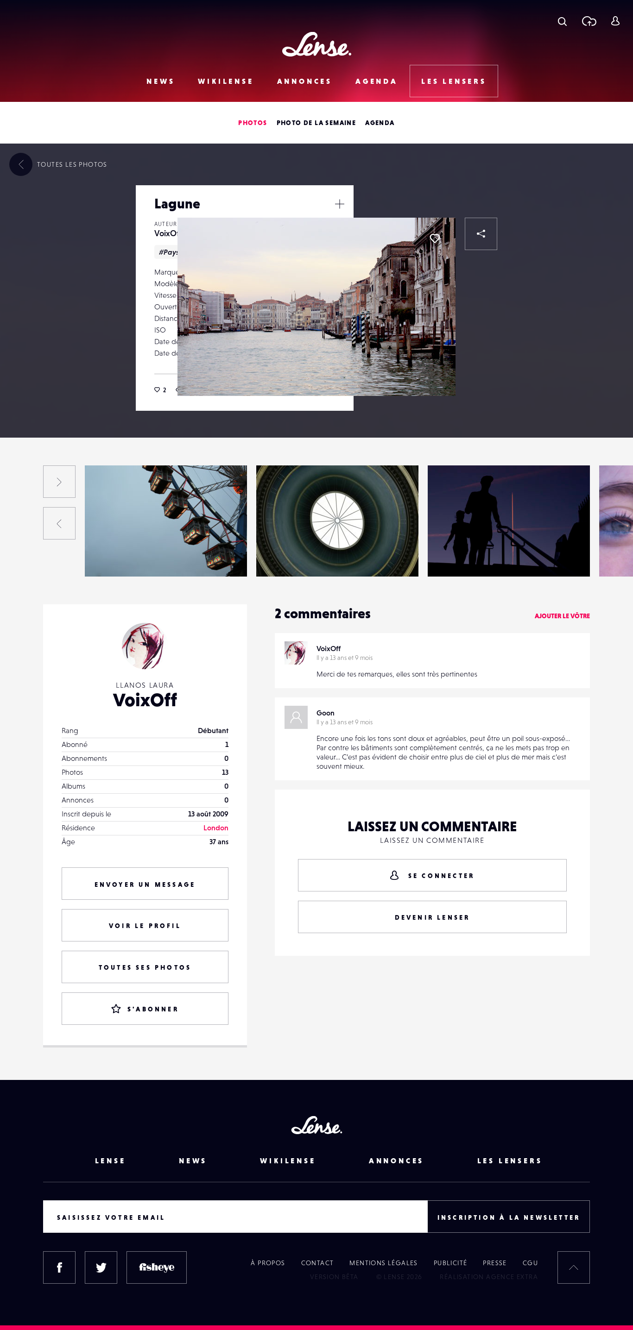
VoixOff (168, 233)
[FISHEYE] (157, 1267)
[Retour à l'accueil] (316, 44)
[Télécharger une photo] (589, 21)
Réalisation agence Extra (489, 1276)
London (215, 827)
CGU (530, 1263)
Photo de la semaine (316, 122)
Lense (110, 1160)
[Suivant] (59, 481)
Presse (494, 1263)
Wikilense (225, 81)
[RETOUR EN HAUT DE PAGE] (573, 1267)
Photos (252, 122)
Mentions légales (383, 1263)
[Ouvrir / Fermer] (340, 204)
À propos (268, 1263)
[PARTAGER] (481, 234)
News (160, 81)
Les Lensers (454, 81)
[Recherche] (562, 21)
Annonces (304, 81)
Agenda (376, 81)
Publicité (451, 1263)
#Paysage (175, 252)
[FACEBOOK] (59, 1267)
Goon (325, 713)
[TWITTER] (101, 1267)
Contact (317, 1263)
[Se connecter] (615, 21)
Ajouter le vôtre (562, 616)
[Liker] (434, 238)
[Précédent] (59, 523)
